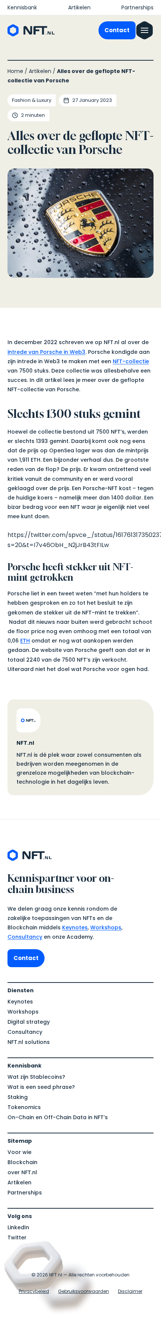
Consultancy (24, 937)
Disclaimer (130, 1291)
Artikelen (79, 7)
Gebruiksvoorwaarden (83, 1291)
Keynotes (75, 927)
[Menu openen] (145, 30)
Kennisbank (22, 7)
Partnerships (137, 7)
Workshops (105, 927)
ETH (25, 640)
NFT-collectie (131, 361)
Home (15, 71)
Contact (117, 30)
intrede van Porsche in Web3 (46, 352)
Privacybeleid (34, 1291)
